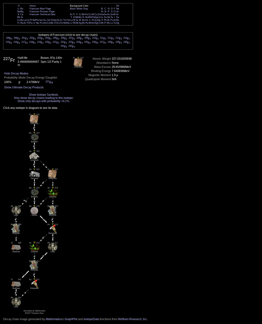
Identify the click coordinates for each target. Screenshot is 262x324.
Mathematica (54, 319)
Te (112, 17)
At (115, 20)
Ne (117, 8)
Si (105, 11)
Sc (71, 14)
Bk (52, 23)
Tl (102, 20)
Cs (18, 20)
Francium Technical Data (42, 14)
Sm (41, 20)
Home (33, 5)
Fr (18, 23)
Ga (102, 14)
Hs (86, 23)
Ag (95, 17)
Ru (86, 17)
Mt (90, 23)
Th (28, 23)
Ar (117, 11)
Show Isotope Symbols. (44, 94)
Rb (18, 17)
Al (102, 11)
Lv (112, 23)
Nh (102, 23)
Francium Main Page (40, 8)
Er (61, 20)
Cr (80, 14)
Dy (55, 20)
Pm (37, 20)
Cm (48, 23)
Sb (108, 17)
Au (95, 20)
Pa (31, 23)
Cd (98, 17)
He (117, 5)
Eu (44, 20)
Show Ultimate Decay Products (23, 87)
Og (117, 23)
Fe (86, 14)
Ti (74, 14)
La (25, 20)
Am (45, 23)
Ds (92, 23)
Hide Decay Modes (16, 73)
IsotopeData (91, 319)
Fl (105, 23)
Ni (93, 14)
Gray (85, 8)
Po (111, 20)
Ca (21, 14)
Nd (34, 20)
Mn (83, 14)
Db (76, 23)
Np (37, 23)
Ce (28, 20)
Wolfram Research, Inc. (132, 319)
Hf (74, 20)
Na (18, 11)
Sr (22, 17)
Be (21, 8)
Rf (74, 23)
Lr (71, 23)
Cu (95, 14)
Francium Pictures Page (42, 11)
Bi (108, 20)
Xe (117, 17)
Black (73, 8)
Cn (98, 23)
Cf (55, 23)
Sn (105, 17)
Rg (95, 23)
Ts (114, 23)
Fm (61, 23)
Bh (83, 23)
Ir (90, 20)
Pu (41, 23)
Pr (31, 20)
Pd (92, 17)
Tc (83, 17)
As (108, 14)
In (102, 17)
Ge (105, 14)
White (79, 8)
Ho (58, 20)
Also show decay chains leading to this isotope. (44, 97)
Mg (21, 11)
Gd (48, 20)
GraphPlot (71, 319)
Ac (25, 23)
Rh (89, 17)
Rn (117, 20)
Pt (93, 20)
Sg (80, 23)
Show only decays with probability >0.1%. (43, 101)
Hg (98, 20)
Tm (65, 20)
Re (83, 20)
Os (86, 20)
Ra (21, 23)
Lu (71, 20)
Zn (99, 14)
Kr (117, 14)
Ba (21, 20)
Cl (115, 11)
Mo (80, 17)
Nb (76, 17)
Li (18, 8)
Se (111, 14)
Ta (77, 20)
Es (58, 23)
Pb (105, 20)
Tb (52, 20)
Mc (108, 23)
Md (65, 23)
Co (89, 14)
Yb (68, 20)
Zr (74, 17)
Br (115, 14)
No (68, 23)
